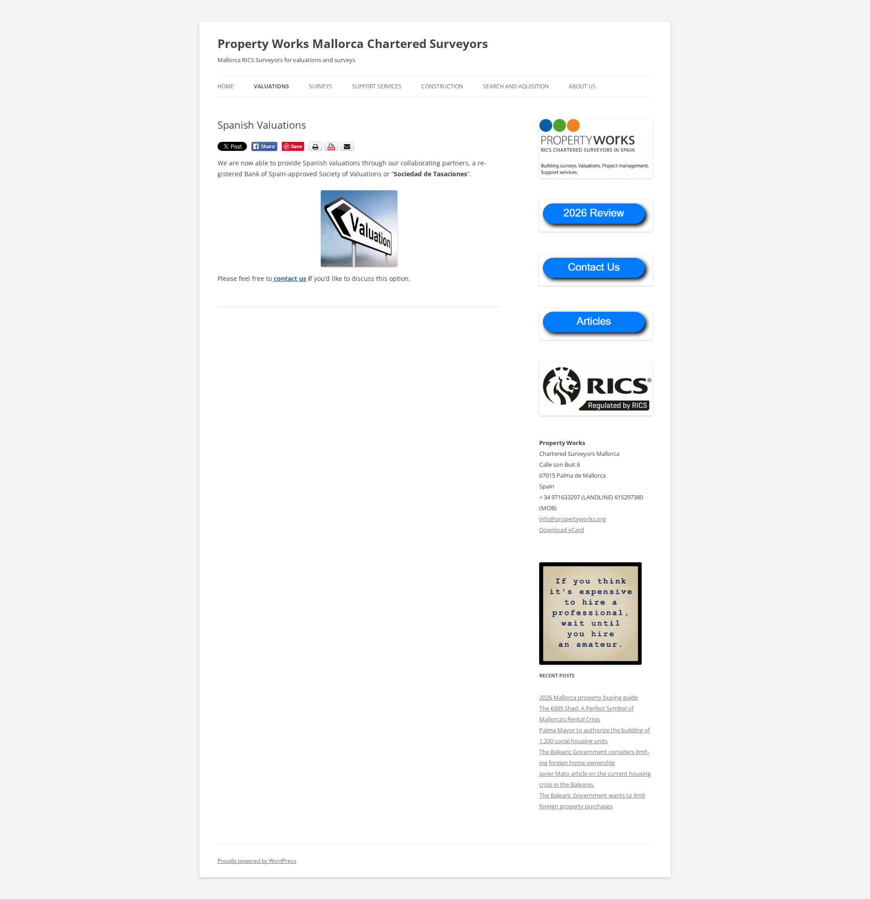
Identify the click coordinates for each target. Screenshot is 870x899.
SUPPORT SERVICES (376, 86)
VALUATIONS (271, 86)
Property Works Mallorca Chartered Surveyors (353, 43)
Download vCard (561, 530)
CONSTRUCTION (442, 86)
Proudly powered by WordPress (257, 861)
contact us (290, 278)
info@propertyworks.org (572, 519)
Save (296, 146)
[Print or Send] (332, 148)
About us (582, 86)
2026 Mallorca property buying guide (588, 697)
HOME (226, 86)
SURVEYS (320, 86)
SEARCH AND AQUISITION (516, 86)
